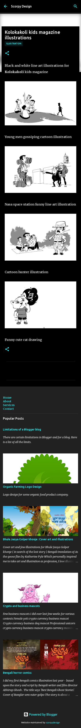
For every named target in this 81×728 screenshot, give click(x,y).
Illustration (13, 43)
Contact (8, 409)
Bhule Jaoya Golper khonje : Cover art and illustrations (38, 539)
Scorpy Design (21, 6)
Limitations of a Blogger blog (22, 429)
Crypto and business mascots (21, 606)
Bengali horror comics (17, 672)
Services (9, 405)
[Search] (75, 6)
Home (7, 397)
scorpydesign (53, 722)
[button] (7, 53)
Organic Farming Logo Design (22, 486)
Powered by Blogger (42, 714)
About (7, 401)
